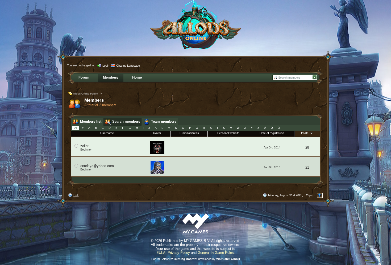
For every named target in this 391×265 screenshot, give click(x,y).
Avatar (157, 133)
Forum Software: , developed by (195, 258)
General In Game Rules (216, 253)
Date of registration (272, 133)
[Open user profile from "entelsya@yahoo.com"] (157, 167)
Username (107, 133)
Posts (305, 133)
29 (307, 147)
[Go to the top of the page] (319, 195)
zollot (84, 146)
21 (307, 167)
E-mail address (189, 133)
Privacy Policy (179, 253)
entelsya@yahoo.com (97, 166)
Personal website (228, 133)
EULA (160, 253)
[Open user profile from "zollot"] (157, 147)
